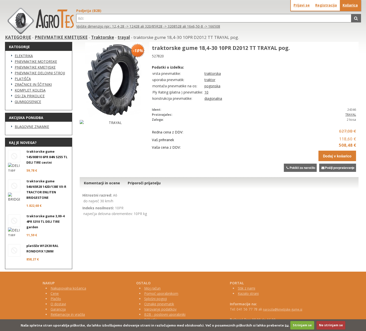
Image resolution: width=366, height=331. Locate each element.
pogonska (212, 86)
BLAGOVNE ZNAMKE (32, 126)
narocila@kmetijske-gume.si (282, 309)
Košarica (350, 5)
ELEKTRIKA (24, 55)
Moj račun (152, 288)
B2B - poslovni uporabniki (164, 314)
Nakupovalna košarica (68, 288)
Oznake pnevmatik (159, 304)
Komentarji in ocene (102, 183)
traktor (209, 79)
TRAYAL (350, 114)
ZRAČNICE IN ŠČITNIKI (33, 84)
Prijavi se (302, 5)
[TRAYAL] (113, 122)
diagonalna (213, 98)
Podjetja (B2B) (88, 10)
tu (287, 325)
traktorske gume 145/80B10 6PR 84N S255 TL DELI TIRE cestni (46, 157)
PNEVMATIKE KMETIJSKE (61, 37)
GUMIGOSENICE (28, 101)
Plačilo (56, 298)
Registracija (326, 5)
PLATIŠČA (23, 78)
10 (206, 92)
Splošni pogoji (155, 298)
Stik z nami (246, 288)
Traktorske (102, 37)
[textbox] (213, 18)
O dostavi (58, 304)
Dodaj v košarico (337, 155)
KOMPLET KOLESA (30, 90)
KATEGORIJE (18, 37)
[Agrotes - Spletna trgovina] (40, 32)
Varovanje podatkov (160, 309)
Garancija (58, 309)
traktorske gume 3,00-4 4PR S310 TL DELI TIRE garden (45, 221)
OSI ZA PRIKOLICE (30, 96)
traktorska (212, 73)
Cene (55, 293)
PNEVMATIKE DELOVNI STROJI (40, 73)
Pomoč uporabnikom (161, 293)
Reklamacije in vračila (68, 314)
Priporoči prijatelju (144, 183)
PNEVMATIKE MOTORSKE (36, 61)
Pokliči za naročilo (302, 167)
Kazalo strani (248, 293)
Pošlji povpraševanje (340, 167)
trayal (124, 37)
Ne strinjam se (331, 325)
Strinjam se (302, 325)
